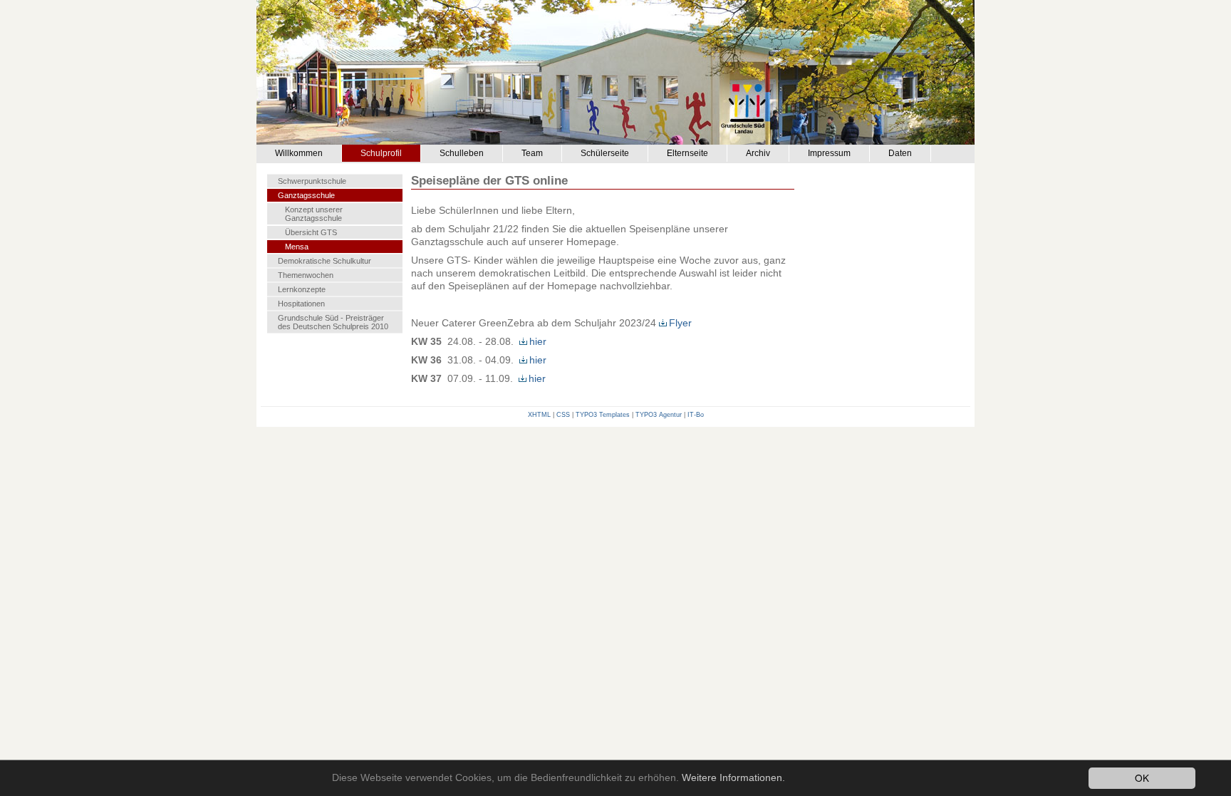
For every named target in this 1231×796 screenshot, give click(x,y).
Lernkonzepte (302, 289)
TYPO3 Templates (603, 414)
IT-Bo (695, 414)
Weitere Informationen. (733, 777)
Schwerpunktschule (312, 181)
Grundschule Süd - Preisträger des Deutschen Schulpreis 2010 (333, 322)
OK (1142, 777)
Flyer (680, 323)
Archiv (758, 153)
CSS (563, 414)
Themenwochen (305, 275)
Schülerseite (605, 153)
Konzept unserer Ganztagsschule (314, 213)
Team (532, 153)
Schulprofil (381, 153)
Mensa (296, 246)
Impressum (829, 153)
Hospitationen (301, 303)
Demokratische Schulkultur (324, 261)
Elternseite (687, 153)
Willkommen (299, 153)
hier (537, 341)
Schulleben (462, 153)
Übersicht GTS (311, 232)
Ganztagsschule (306, 195)
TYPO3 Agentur (658, 414)
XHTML (539, 414)
